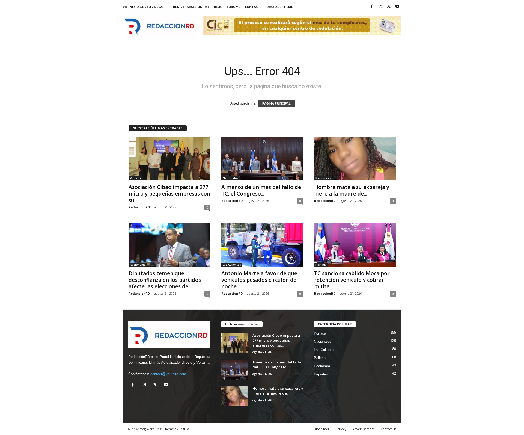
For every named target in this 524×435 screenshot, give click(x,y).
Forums (233, 7)
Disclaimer (321, 429)
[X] (389, 7)
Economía (322, 366)
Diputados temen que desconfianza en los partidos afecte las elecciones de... (165, 280)
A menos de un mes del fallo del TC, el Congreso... (262, 190)
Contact (252, 7)
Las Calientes (232, 265)
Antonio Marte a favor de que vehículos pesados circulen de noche (259, 280)
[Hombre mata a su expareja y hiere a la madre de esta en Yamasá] (355, 158)
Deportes (321, 374)
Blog (218, 7)
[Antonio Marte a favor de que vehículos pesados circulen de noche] (262, 245)
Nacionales (230, 178)
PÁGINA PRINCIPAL (276, 103)
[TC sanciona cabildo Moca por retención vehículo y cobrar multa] (355, 245)
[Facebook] (372, 7)
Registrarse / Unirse (191, 7)
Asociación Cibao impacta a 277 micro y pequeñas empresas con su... (169, 194)
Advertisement (363, 429)
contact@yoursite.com (168, 374)
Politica (320, 358)
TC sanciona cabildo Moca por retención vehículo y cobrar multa (352, 280)
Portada (135, 178)
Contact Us (388, 429)
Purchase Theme (278, 7)
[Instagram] (380, 7)
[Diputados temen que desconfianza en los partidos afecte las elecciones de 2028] (169, 245)
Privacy (341, 429)
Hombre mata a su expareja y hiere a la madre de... (351, 190)
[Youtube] (397, 7)
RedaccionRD (139, 207)
